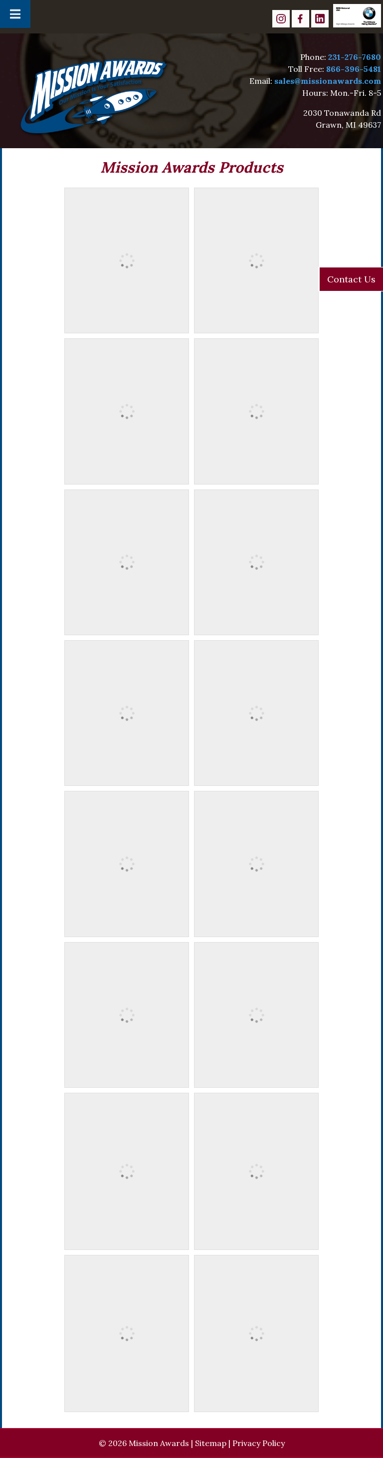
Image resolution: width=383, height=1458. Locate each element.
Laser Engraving (256, 1077)
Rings (256, 323)
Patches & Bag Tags (256, 625)
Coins (127, 474)
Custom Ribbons (126, 625)
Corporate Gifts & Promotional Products (126, 1395)
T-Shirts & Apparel (126, 1228)
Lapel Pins (256, 474)
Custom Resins (256, 775)
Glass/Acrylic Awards (127, 1077)
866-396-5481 (353, 69)
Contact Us (351, 279)
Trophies (256, 926)
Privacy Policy (258, 1443)
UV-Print (256, 1390)
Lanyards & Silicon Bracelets (127, 775)
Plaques (126, 926)
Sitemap (210, 1443)
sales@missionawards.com (327, 81)
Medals (127, 323)
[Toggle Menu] (15, 14)
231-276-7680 (354, 57)
